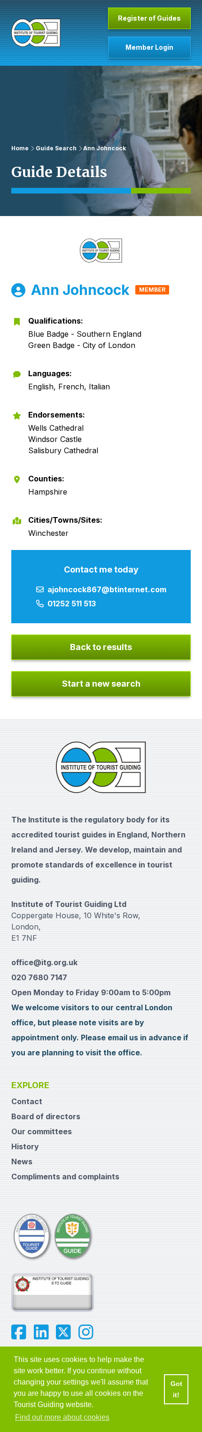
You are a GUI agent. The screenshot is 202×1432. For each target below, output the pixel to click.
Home (20, 148)
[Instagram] (85, 1332)
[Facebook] (18, 1332)
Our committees (41, 1131)
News (21, 1161)
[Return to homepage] (36, 33)
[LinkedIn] (41, 1332)
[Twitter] (63, 1332)
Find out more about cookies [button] (62, 1417)
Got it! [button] (176, 1389)
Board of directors (45, 1116)
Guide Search (56, 148)
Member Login (149, 47)
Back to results (101, 647)
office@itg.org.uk (44, 962)
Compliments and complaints (65, 1176)
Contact (26, 1101)
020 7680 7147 (39, 977)
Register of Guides (149, 18)
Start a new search (101, 684)
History (25, 1146)
